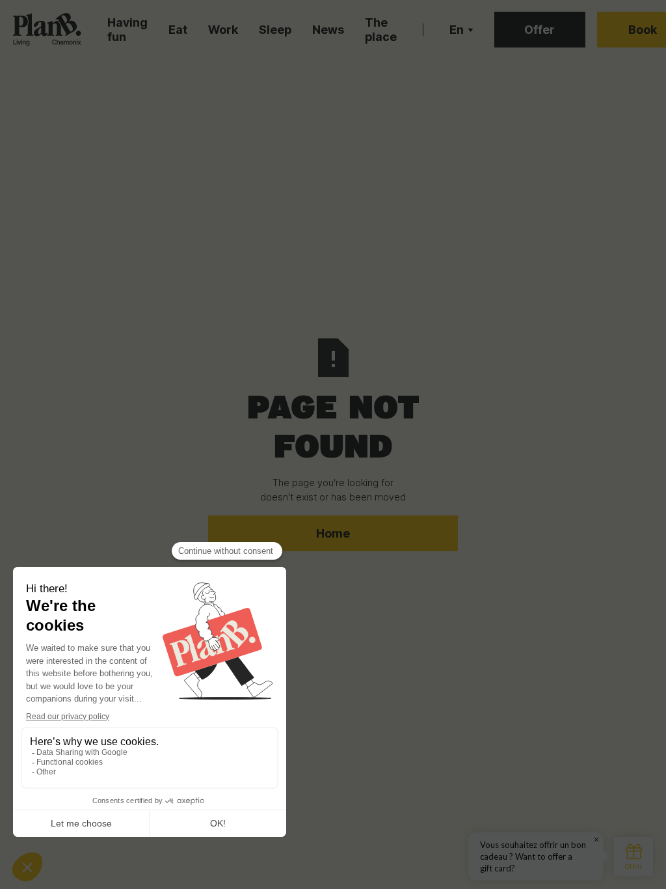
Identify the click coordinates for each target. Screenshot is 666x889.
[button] (461, 30)
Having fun (127, 30)
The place (381, 30)
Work (223, 29)
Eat (177, 29)
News (328, 29)
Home (333, 533)
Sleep (275, 29)
